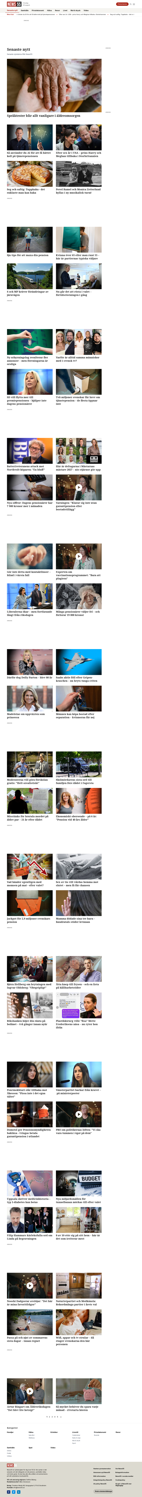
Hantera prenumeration (102, 1469)
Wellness (32, 1438)
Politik (9, 1453)
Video (86, 10)
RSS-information (99, 1476)
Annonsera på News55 (101, 1472)
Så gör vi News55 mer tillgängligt (123, 1485)
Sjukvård (31, 1435)
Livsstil (75, 1432)
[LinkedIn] (18, 1492)
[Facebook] (8, 1492)
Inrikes (9, 1451)
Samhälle (24, 10)
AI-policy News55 (99, 1484)
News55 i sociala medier (124, 1476)
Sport (74, 1443)
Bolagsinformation (122, 1472)
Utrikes (9, 1456)
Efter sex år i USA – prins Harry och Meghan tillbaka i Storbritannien (50, 14)
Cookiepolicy (120, 1480)
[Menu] (134, 4)
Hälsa (49, 10)
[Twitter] (13, 1492)
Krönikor (54, 1432)
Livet (65, 10)
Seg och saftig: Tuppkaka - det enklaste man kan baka (97, 14)
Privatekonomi (38, 10)
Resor (57, 10)
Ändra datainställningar (103, 1491)
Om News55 (119, 1469)
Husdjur (10, 1432)
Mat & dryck (75, 10)
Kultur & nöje (76, 1438)
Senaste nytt (12, 10)
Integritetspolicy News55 (102, 1480)
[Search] (130, 4)
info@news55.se (19, 1487)
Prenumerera (122, 4)
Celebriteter (76, 1435)
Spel (30, 1448)
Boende (96, 1435)
